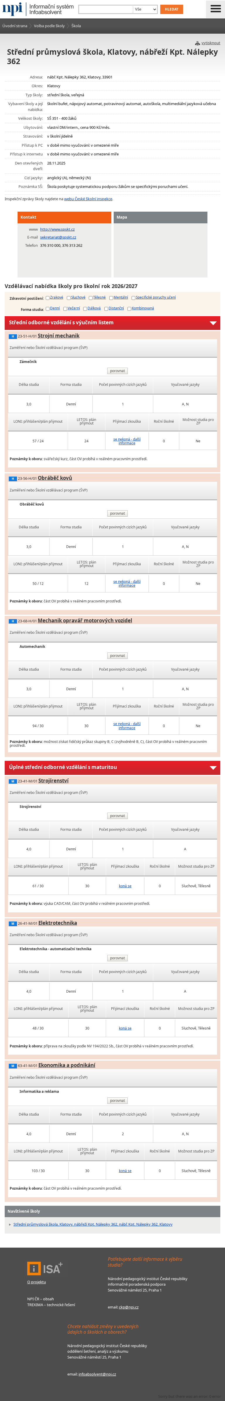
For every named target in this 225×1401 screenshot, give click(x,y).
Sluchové (78, 297)
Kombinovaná (143, 308)
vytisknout (211, 42)
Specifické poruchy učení (156, 297)
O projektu (36, 1281)
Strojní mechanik (58, 335)
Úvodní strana (14, 25)
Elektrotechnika (57, 922)
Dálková (94, 308)
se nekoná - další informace (127, 441)
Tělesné (99, 297)
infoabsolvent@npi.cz (97, 1374)
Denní (55, 308)
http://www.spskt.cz (57, 229)
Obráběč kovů (55, 478)
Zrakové (56, 297)
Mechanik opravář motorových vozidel (85, 620)
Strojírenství (53, 780)
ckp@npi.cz (129, 1307)
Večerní (74, 308)
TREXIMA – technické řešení (51, 1304)
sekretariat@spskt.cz (58, 237)
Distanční (116, 308)
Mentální (121, 297)
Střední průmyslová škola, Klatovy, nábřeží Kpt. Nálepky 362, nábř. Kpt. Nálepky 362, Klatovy (93, 1224)
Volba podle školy (49, 25)
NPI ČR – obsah (40, 1298)
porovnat (117, 370)
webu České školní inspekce (88, 198)
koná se (125, 885)
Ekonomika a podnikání (66, 1065)
